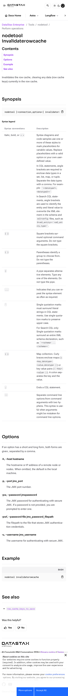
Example (8, 64)
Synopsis (8, 55)
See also (8, 69)
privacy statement (49, 680)
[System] (63, 6)
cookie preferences (55, 674)
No (21, 627)
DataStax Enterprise (13, 24)
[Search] (48, 5)
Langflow (52, 15)
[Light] (54, 6)
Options (7, 59)
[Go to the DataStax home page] (15, 644)
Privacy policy (48, 652)
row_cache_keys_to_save (21, 608)
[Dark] (59, 6)
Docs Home (13, 15)
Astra (34, 15)
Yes (8, 627)
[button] (66, 655)
